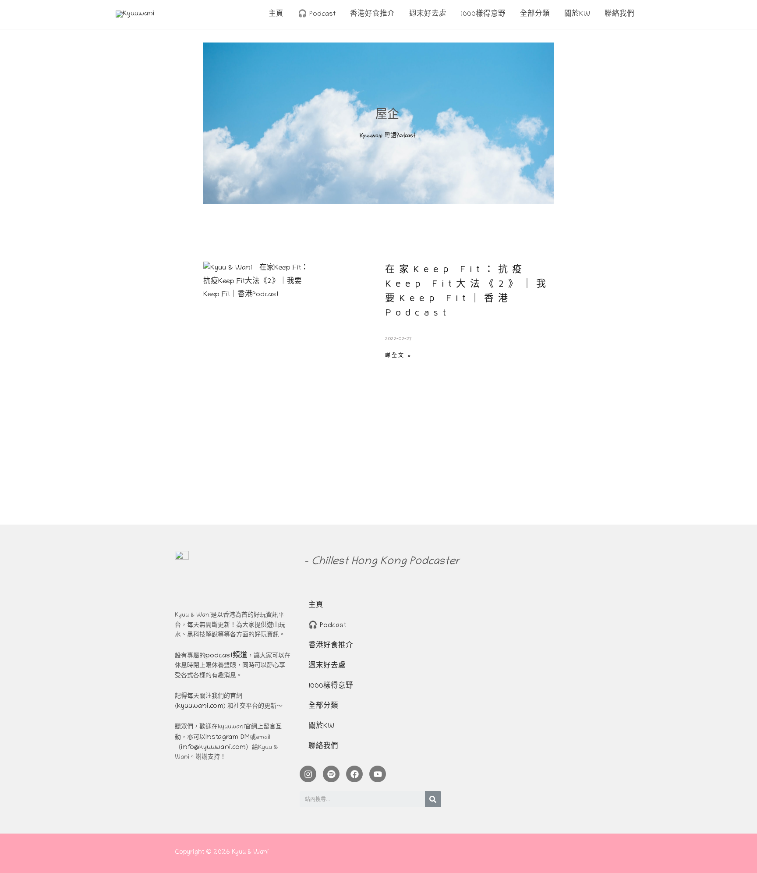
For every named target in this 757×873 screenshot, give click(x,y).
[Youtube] (377, 774)
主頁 (315, 606)
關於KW (321, 727)
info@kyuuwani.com (213, 748)
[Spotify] (331, 774)
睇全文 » (398, 355)
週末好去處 (327, 666)
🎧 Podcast (327, 626)
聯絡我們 (323, 747)
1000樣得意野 (330, 686)
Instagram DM (227, 738)
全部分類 (323, 706)
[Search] (433, 799)
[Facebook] (354, 774)
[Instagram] (308, 774)
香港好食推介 (330, 646)
